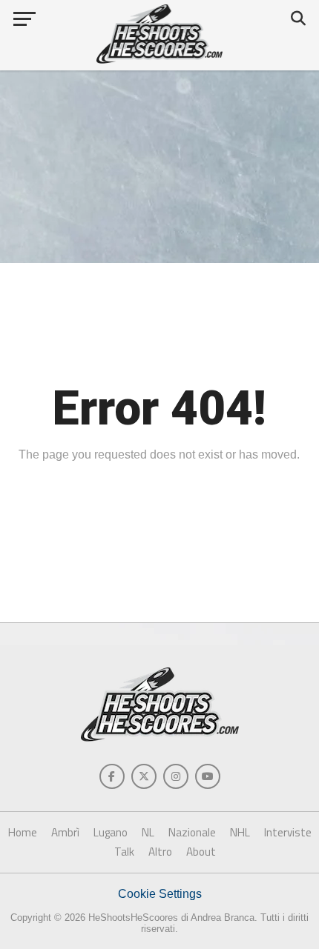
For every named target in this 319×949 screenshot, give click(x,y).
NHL (240, 832)
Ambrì (65, 832)
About (201, 851)
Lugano (110, 832)
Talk (124, 851)
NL (148, 832)
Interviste (288, 832)
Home (22, 832)
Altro (160, 851)
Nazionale (192, 832)
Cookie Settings (160, 894)
